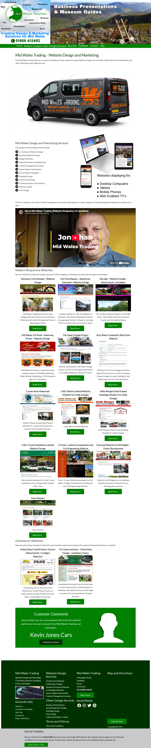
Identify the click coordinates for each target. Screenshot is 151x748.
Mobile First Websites (55, 681)
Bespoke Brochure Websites (57, 687)
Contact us (19, 715)
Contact (94, 45)
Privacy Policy (42, 740)
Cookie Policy (60, 740)
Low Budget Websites (55, 690)
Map (102, 45)
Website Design (32, 46)
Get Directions (117, 721)
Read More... (38, 328)
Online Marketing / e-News (57, 717)
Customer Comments (24, 709)
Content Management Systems (58, 696)
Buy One (72, 45)
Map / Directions (22, 718)
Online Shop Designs (54, 684)
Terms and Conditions (55, 726)
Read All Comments (51, 642)
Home (19, 45)
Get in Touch (85, 695)
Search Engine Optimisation (57, 693)
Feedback (83, 45)
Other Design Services (53, 46)
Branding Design (52, 711)
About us (19, 706)
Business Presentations (55, 705)
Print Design (51, 714)
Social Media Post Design (56, 708)
